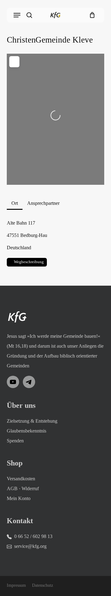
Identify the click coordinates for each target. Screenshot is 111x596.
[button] (17, 15)
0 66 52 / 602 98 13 (33, 536)
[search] (29, 15)
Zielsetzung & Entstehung (32, 421)
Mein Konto (19, 498)
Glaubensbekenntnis (26, 430)
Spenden (15, 440)
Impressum (16, 585)
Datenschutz (42, 585)
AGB (12, 488)
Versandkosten (21, 478)
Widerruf (30, 488)
